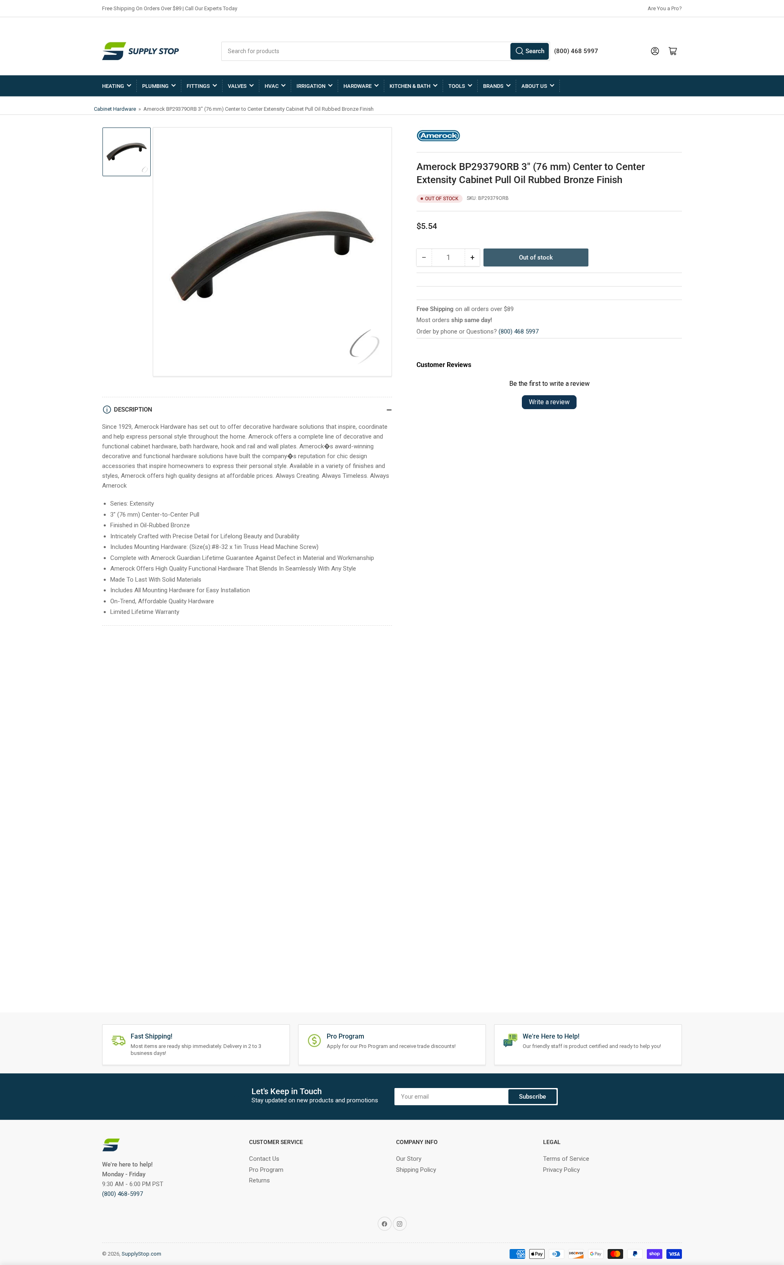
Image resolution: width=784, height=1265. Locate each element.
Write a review (549, 402)
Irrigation (310, 86)
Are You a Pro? (665, 8)
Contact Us (264, 1158)
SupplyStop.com (141, 1254)
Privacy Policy (561, 1169)
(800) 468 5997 (519, 331)
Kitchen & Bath (410, 86)
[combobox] (385, 51)
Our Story (408, 1158)
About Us (534, 86)
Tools (456, 86)
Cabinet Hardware (115, 109)
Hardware (357, 86)
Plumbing (155, 86)
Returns (259, 1180)
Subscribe (532, 1096)
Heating (113, 86)
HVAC (271, 86)
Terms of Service (566, 1158)
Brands (493, 86)
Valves (237, 86)
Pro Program (266, 1169)
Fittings (198, 86)
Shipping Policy (416, 1169)
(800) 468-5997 (122, 1194)
